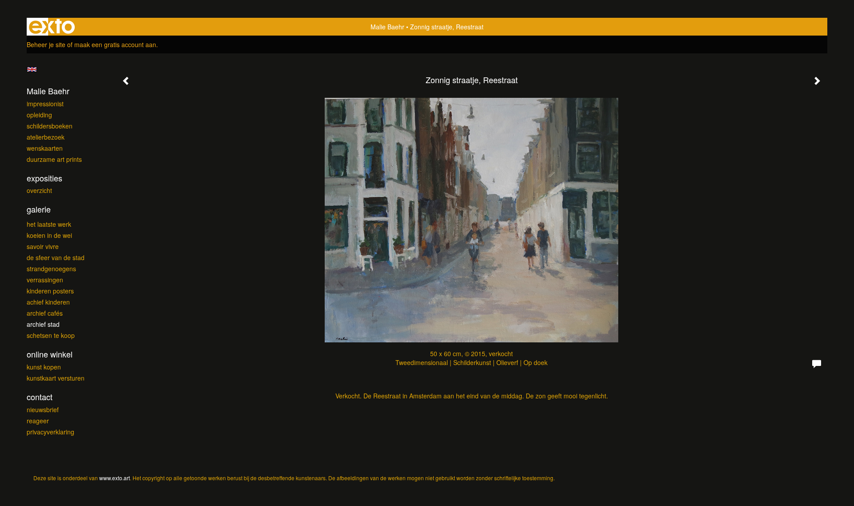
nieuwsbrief (43, 409)
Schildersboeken (50, 125)
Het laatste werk (49, 224)
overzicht (39, 190)
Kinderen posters (50, 290)
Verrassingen (45, 279)
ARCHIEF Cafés (45, 313)
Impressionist (45, 103)
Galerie (39, 209)
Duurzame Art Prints (54, 159)
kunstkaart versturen (56, 377)
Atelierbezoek (45, 137)
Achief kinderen (48, 301)
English (32, 69)
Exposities (44, 178)
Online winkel (50, 354)
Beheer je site (46, 44)
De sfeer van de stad (56, 257)
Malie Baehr (387, 26)
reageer (38, 420)
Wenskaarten (45, 148)
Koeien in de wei (49, 235)
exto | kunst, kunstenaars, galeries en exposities (52, 27)
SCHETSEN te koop (51, 335)
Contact (39, 396)
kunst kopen (44, 366)
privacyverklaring (50, 431)
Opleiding (39, 114)
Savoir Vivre (43, 246)
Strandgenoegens (51, 268)
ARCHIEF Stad (43, 324)
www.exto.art (114, 478)
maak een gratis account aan (115, 44)
